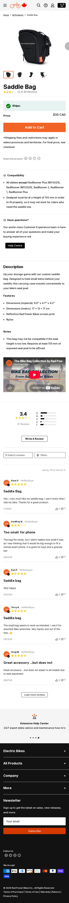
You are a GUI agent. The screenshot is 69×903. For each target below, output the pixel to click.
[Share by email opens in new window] (39, 158)
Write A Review (34, 438)
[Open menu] (5, 5)
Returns (56, 891)
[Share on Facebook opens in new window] (25, 158)
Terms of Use (32, 891)
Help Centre (15, 245)
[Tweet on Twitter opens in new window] (34, 158)
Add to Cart (34, 127)
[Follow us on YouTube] (19, 855)
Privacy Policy (10, 896)
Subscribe (34, 831)
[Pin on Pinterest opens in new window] (30, 158)
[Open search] (39, 5)
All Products (17, 15)
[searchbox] (18, 455)
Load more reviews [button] (34, 694)
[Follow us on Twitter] (10, 855)
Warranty (45, 891)
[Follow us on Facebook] (6, 855)
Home (6, 15)
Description (13, 267)
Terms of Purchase (13, 891)
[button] (46, 5)
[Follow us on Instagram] (15, 855)
